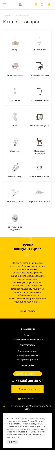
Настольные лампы (39, 100)
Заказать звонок (27, 389)
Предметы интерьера (39, 152)
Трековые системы (39, 75)
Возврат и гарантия (27, 359)
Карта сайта (27, 365)
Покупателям (27, 345)
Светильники (39, 49)
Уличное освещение (39, 125)
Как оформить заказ (27, 355)
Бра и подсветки (15, 75)
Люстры (15, 49)
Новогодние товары (39, 176)
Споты (15, 125)
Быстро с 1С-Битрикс (25, 373)
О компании (27, 329)
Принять (12, 441)
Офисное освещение (39, 201)
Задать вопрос (27, 310)
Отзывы (27, 335)
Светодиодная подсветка (15, 228)
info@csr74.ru (29, 398)
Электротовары (15, 176)
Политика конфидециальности (27, 339)
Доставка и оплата (27, 351)
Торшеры (15, 100)
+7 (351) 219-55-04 (30, 380)
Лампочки (15, 150)
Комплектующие (15, 201)
